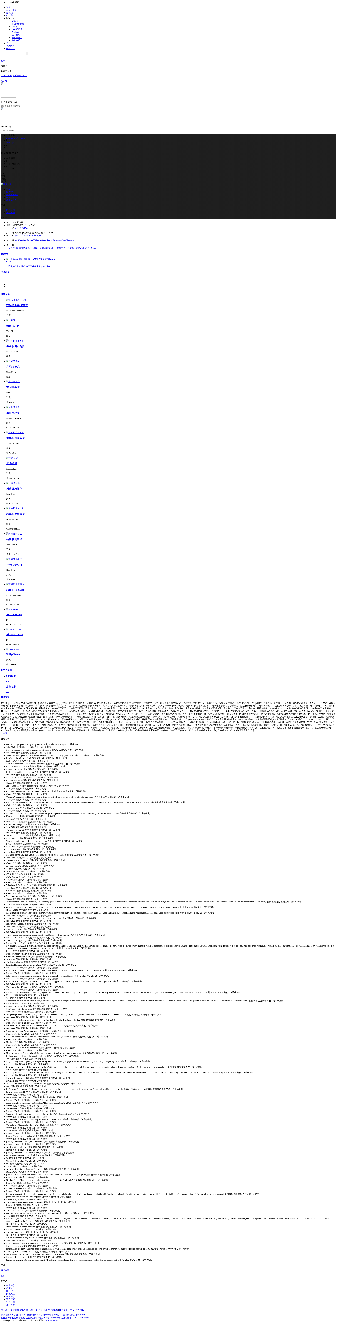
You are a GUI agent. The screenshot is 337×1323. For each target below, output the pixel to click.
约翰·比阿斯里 (14, 539)
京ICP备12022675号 (51, 1318)
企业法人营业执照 (9, 1318)
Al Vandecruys (14, 614)
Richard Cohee (14, 634)
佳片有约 (16, 35)
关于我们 (5, 1310)
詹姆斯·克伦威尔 (44, 240)
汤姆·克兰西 (20, 235)
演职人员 (7, 294)
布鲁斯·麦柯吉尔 (15, 514)
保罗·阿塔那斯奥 (33, 235)
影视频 (9, 13)
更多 (3, 1276)
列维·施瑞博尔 (67, 240)
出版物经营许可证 (34, 1315)
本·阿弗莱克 (20, 240)
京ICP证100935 (51, 1320)
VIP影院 (10, 46)
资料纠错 (10, 143)
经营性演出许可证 (51, 1315)
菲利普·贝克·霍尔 (15, 590)
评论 (14, 10)
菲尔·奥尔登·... (21, 228)
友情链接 (63, 1310)
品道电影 (16, 40)
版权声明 (33, 1310)
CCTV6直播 (6, 75)
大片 (8, 43)
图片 (5, 272)
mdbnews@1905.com (15, 138)
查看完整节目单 (20, 75)
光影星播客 (17, 37)
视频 (4, 254)
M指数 (15, 26)
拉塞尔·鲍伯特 (14, 564)
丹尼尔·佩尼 (13, 366)
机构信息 (6, 670)
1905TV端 (6, 126)
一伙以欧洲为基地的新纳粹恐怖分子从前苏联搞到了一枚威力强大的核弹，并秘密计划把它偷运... (51, 248)
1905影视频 (17, 29)
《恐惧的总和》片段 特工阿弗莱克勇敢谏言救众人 (29, 266)
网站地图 (14, 1310)
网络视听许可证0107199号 (13, 1315)
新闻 (8, 10)
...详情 (4, 733)
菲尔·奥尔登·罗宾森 (17, 305)
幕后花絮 (5, 697)
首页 (8, 7)
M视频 (15, 21)
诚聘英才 (24, 1310)
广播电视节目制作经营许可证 (74, 1315)
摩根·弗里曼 (31, 240)
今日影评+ (16, 32)
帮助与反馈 (53, 1310)
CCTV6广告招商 (76, 1310)
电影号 (9, 15)
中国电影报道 (18, 24)
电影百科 (10, 48)
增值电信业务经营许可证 (30, 1318)
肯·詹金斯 (56, 240)
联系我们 (42, 1310)
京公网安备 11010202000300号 (75, 1318)
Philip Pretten (13, 654)
